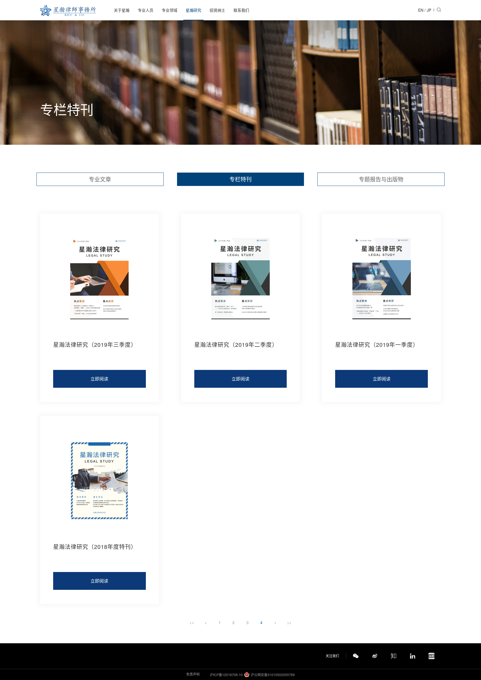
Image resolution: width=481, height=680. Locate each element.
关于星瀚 (121, 10)
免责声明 (193, 674)
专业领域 (169, 10)
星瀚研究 (193, 10)
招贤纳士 (217, 10)
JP (429, 10)
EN (420, 10)
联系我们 (241, 10)
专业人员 (145, 10)
